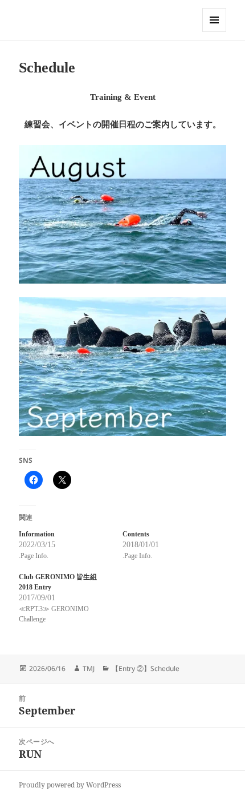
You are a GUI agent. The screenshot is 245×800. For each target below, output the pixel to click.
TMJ (89, 668)
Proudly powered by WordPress (70, 785)
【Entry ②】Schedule (145, 668)
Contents (135, 534)
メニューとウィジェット (214, 31)
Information (37, 534)
